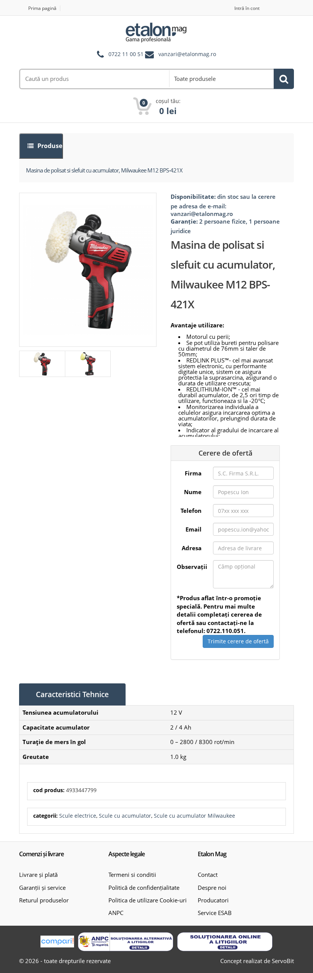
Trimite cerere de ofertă (238, 641)
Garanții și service (42, 887)
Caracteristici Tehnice (72, 694)
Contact (208, 874)
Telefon (191, 510)
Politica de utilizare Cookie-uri (147, 900)
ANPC (115, 913)
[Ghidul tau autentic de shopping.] (57, 941)
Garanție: (184, 221)
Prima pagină (42, 8)
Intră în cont (247, 8)
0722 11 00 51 (126, 54)
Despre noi (212, 887)
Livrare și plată (38, 874)
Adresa (192, 548)
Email (194, 529)
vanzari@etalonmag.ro (187, 54)
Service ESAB (215, 913)
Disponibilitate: (193, 196)
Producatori (213, 900)
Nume (193, 492)
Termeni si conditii (132, 874)
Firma (193, 473)
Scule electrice (77, 815)
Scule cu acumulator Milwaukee (194, 815)
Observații (192, 566)
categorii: (45, 815)
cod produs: (49, 790)
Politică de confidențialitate (143, 887)
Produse (49, 146)
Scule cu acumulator (125, 815)
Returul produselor (44, 900)
